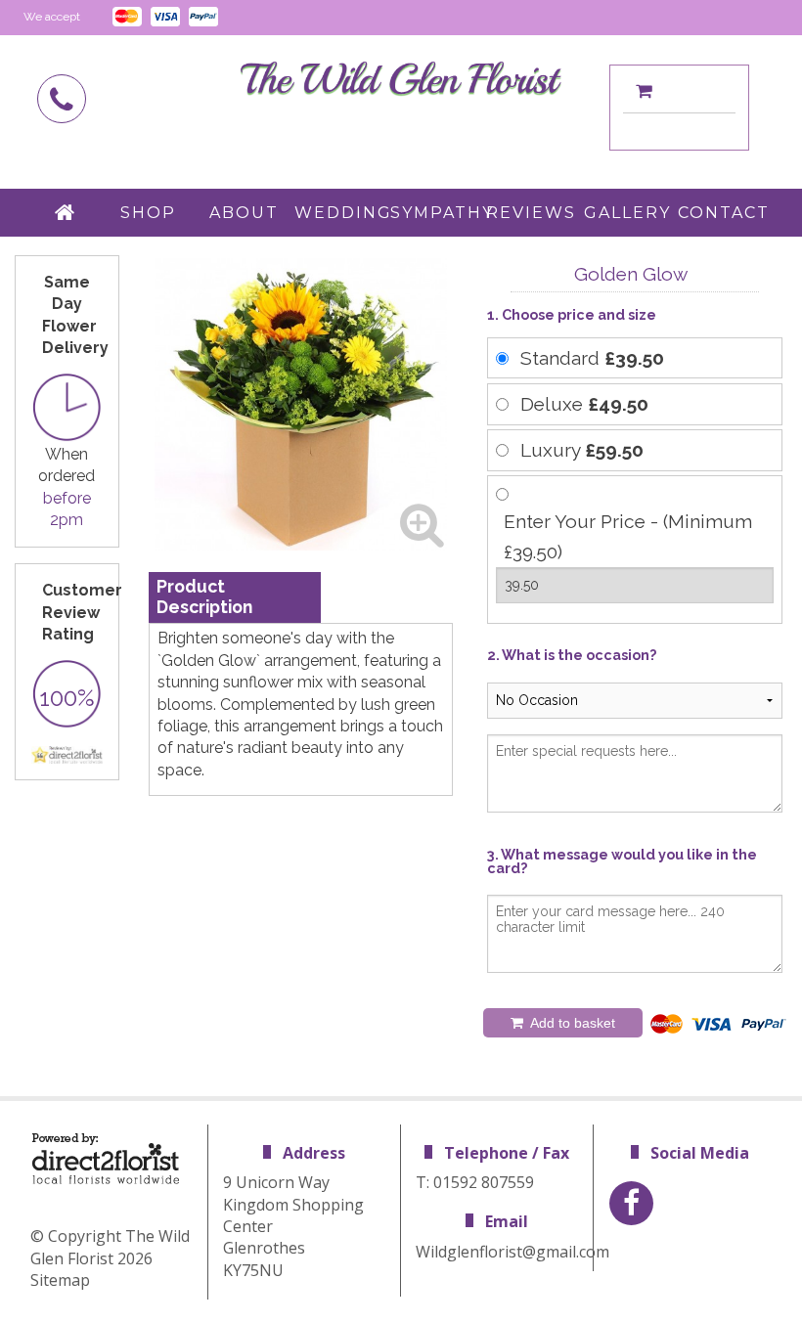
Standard (592, 358)
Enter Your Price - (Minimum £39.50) (628, 536)
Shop (148, 212)
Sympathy (436, 212)
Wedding (340, 212)
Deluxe (584, 404)
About (244, 212)
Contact (724, 212)
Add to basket (571, 1023)
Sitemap (60, 1280)
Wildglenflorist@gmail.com (512, 1251)
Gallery (627, 212)
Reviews (531, 212)
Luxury (582, 450)
